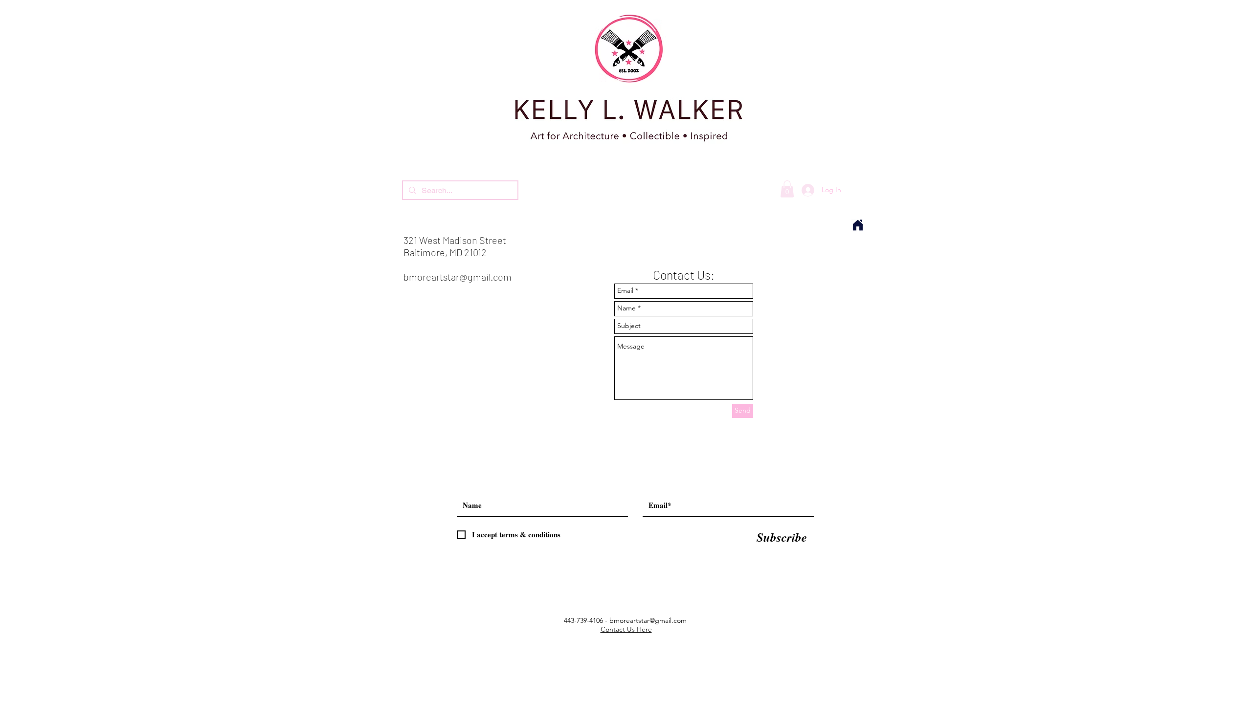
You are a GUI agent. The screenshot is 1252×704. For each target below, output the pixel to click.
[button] (787, 189)
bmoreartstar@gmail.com (457, 277)
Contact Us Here (626, 629)
